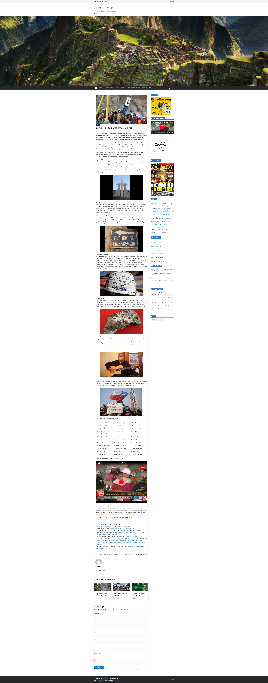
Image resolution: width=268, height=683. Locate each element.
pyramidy (160, 227)
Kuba (165, 218)
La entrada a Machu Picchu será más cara (106, 554)
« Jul (151, 312)
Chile (154, 208)
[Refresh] (104, 653)
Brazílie (162, 206)
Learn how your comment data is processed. (126, 670)
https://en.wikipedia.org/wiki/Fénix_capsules (125, 528)
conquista (161, 208)
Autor (100, 87)
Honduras (156, 214)
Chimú (157, 208)
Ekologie (144, 87)
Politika (163, 224)
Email (96, 639)
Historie (123, 87)
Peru (160, 224)
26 (168, 305)
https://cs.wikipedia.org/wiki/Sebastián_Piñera (127, 536)
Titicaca (163, 229)
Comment (97, 613)
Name (96, 632)
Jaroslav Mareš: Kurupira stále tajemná (163, 280)
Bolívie (157, 206)
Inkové (163, 214)
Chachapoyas (167, 206)
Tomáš (103, 130)
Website (96, 646)
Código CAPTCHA (98, 658)
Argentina (170, 203)
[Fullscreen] (172, 132)
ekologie (153, 211)
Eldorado (160, 211)
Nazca (169, 221)
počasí (167, 224)
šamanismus (164, 232)
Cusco (168, 208)
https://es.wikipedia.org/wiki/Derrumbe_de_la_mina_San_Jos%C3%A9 (113, 526)
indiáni (159, 214)
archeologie (162, 203)
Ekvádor (157, 211)
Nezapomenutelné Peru (156, 246)
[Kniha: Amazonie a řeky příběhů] (140, 583)
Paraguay (156, 224)
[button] (103, 88)
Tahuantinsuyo (156, 229)
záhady (153, 232)
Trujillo (166, 229)
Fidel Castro (165, 211)
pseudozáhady (154, 227)
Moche (162, 221)
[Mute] (169, 132)
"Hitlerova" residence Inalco (157, 257)
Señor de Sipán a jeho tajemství (158, 250)
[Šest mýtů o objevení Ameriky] (121, 583)
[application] (162, 127)
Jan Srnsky (153, 277)
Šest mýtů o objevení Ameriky (121, 594)
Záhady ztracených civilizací (157, 253)
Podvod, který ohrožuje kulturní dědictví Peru (135, 554)
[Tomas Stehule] (96, 88)
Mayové (153, 221)
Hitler (152, 214)
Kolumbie (161, 218)
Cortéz (165, 208)
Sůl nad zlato (153, 242)
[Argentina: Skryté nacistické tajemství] (102, 583)
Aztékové (153, 206)
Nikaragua (152, 224)
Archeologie (109, 87)
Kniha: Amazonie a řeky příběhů (139, 594)
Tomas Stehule (103, 8)
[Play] (152, 132)
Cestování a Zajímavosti (134, 87)
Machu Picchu (169, 218)
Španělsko (159, 232)
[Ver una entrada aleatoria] (172, 88)
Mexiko (157, 221)
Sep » (154, 312)
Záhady (117, 87)
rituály (165, 227)
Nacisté (165, 221)
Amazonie (154, 203)
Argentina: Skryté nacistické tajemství (102, 594)
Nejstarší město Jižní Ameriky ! (157, 261)
